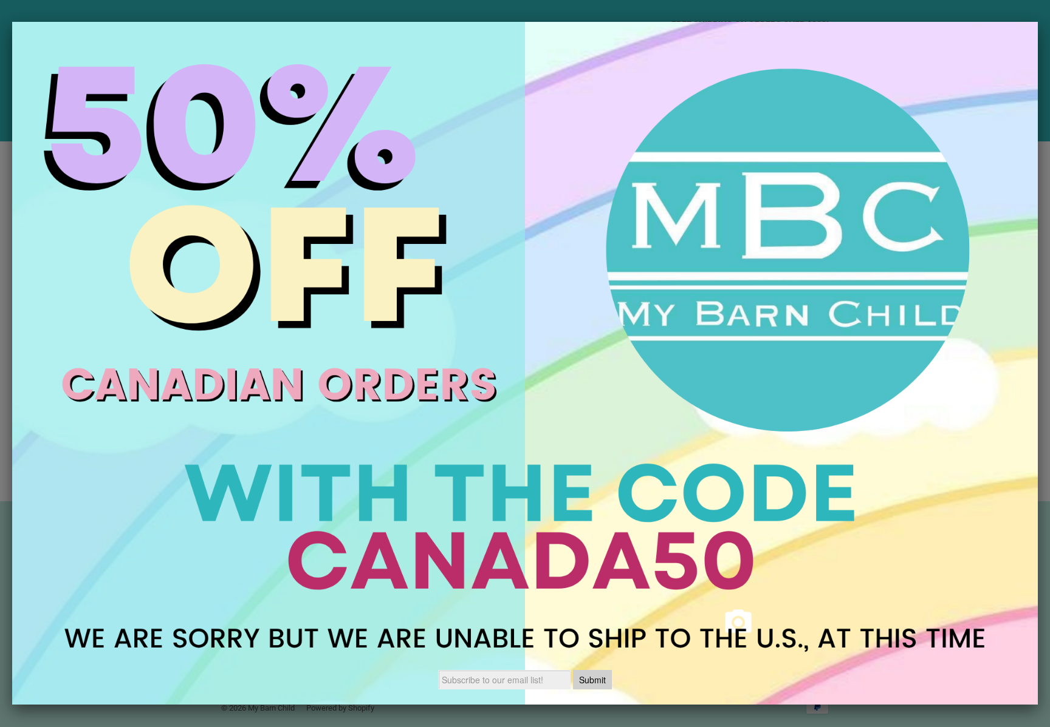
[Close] (1038, 22)
